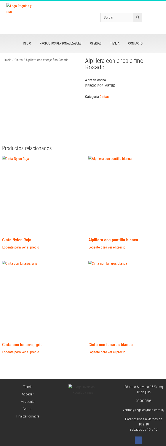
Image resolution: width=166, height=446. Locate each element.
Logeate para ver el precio (20, 247)
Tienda (115, 43)
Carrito (27, 409)
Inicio (27, 43)
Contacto (135, 43)
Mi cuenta (28, 401)
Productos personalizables (60, 43)
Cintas (18, 60)
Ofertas (96, 43)
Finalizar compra (27, 416)
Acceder (28, 394)
